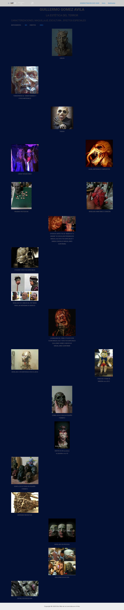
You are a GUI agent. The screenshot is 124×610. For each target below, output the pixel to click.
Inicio (103, 3)
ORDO (41, 25)
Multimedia (111, 3)
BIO (26, 25)
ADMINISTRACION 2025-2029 (89, 3)
